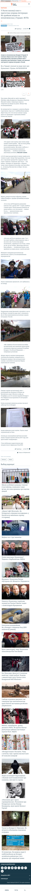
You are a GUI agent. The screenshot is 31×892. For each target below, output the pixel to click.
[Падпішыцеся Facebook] (5, 868)
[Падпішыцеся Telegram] (25, 868)
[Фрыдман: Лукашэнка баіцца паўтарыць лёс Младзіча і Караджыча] (15, 569)
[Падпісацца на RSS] (2, 871)
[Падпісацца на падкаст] (15, 868)
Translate (23, 1)
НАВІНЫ (7, 890)
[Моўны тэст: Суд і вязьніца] (15, 527)
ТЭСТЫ (16, 890)
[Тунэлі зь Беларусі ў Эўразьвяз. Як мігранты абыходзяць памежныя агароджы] (15, 818)
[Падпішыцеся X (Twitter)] (9, 868)
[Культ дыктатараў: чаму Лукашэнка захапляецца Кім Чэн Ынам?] (15, 640)
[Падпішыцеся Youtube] (12, 868)
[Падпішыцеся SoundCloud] (19, 868)
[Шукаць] (25, 890)
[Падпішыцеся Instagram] (22, 868)
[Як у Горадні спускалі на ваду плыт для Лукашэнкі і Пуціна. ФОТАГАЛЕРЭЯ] (15, 79)
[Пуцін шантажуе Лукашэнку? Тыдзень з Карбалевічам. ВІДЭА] (15, 547)
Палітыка (4, 8)
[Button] (18, 29)
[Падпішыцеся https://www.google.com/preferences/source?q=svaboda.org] (2, 868)
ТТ (1, 21)
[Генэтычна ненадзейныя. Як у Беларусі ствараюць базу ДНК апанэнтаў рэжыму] (15, 616)
